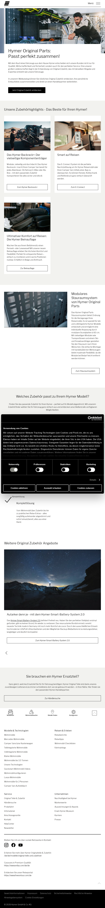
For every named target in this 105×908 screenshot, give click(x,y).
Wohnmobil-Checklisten (65, 743)
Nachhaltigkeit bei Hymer (66, 798)
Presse (58, 819)
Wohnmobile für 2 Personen (16, 781)
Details (93, 480)
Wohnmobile (9, 735)
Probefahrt (9, 807)
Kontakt (7, 819)
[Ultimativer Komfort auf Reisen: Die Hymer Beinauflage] (27, 217)
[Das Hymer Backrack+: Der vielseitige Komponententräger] (27, 135)
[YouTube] (20, 845)
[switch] (39, 470)
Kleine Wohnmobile (12, 756)
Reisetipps (59, 739)
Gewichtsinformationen (14, 893)
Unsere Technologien (13, 764)
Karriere (58, 815)
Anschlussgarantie (12, 815)
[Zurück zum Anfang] (98, 883)
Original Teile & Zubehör (14, 798)
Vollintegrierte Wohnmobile (16, 752)
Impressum (32, 893)
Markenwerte (60, 802)
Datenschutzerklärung (14, 455)
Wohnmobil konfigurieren (15, 773)
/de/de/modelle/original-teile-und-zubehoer (23, 855)
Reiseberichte (61, 735)
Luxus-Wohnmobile (12, 777)
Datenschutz (45, 893)
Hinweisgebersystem (13, 897)
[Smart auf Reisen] (78, 135)
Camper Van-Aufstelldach (15, 786)
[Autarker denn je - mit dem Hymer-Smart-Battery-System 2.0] (52, 579)
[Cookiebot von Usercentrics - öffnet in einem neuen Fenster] (90, 418)
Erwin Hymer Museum (64, 811)
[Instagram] (6, 845)
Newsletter (9, 828)
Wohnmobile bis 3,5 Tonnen (16, 760)
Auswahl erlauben (52, 488)
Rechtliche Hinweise (83, 893)
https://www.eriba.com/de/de (17, 865)
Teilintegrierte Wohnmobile (15, 747)
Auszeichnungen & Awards (66, 807)
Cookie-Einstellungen (34, 897)
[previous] (6, 653)
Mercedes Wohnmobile (14, 739)
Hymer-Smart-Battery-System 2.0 (25, 620)
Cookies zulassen (85, 488)
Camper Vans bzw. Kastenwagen (18, 743)
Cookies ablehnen (19, 488)
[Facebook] (13, 845)
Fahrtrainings (60, 747)
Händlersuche (10, 802)
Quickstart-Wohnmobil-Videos (17, 769)
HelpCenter (9, 824)
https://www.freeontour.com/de (17, 875)
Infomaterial (9, 811)
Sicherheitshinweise (63, 893)
